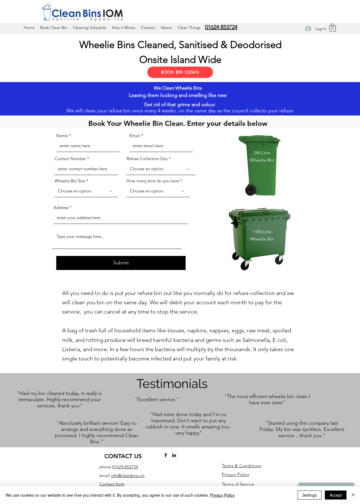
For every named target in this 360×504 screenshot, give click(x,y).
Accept (336, 495)
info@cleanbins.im (128, 475)
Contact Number (70, 158)
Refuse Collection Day (147, 158)
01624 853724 (125, 466)
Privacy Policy (222, 495)
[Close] (353, 495)
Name (62, 135)
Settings (309, 495)
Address (60, 207)
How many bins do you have (153, 181)
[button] (332, 28)
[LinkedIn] (174, 455)
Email (134, 135)
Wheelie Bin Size (70, 181)
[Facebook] (165, 455)
